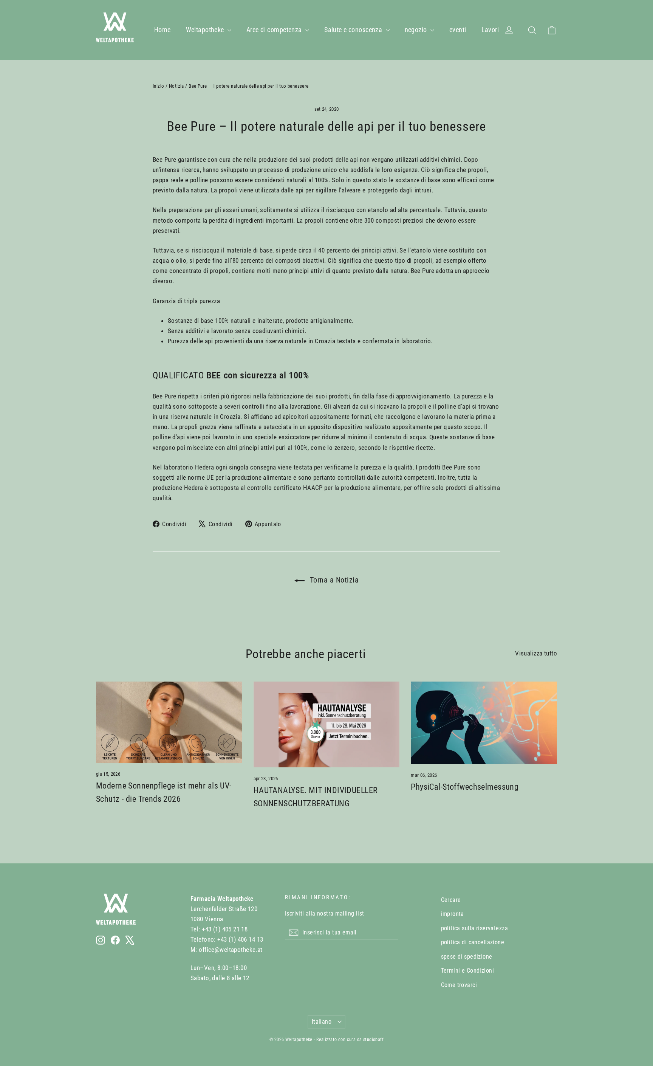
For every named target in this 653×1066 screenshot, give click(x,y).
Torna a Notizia (333, 579)
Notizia (176, 86)
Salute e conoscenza (354, 30)
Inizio (158, 86)
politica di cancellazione (472, 942)
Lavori (490, 30)
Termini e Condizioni (467, 970)
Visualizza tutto (536, 653)
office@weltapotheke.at (230, 949)
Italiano (321, 1021)
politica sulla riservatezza (474, 928)
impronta (452, 913)
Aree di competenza (274, 30)
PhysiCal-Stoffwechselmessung (464, 787)
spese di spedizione (466, 956)
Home (162, 30)
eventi (457, 30)
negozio (417, 30)
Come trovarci (459, 985)
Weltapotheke (206, 30)
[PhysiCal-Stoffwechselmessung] (484, 723)
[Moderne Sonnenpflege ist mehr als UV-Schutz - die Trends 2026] (169, 722)
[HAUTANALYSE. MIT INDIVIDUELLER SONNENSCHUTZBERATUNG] (327, 724)
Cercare (451, 899)
